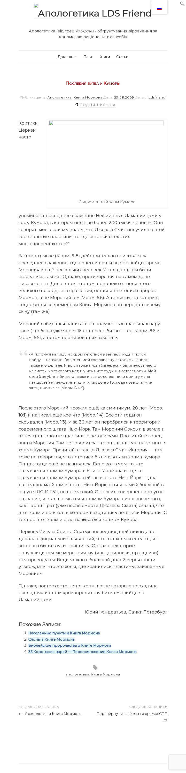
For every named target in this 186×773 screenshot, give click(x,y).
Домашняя (67, 57)
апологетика (77, 674)
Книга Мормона (88, 97)
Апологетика (59, 97)
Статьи (122, 57)
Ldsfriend (157, 97)
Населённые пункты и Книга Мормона (64, 633)
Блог (88, 57)
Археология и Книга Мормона (50, 714)
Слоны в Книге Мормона (51, 639)
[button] (182, 4)
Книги (104, 57)
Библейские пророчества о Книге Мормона (69, 645)
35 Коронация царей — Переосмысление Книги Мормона (82, 652)
